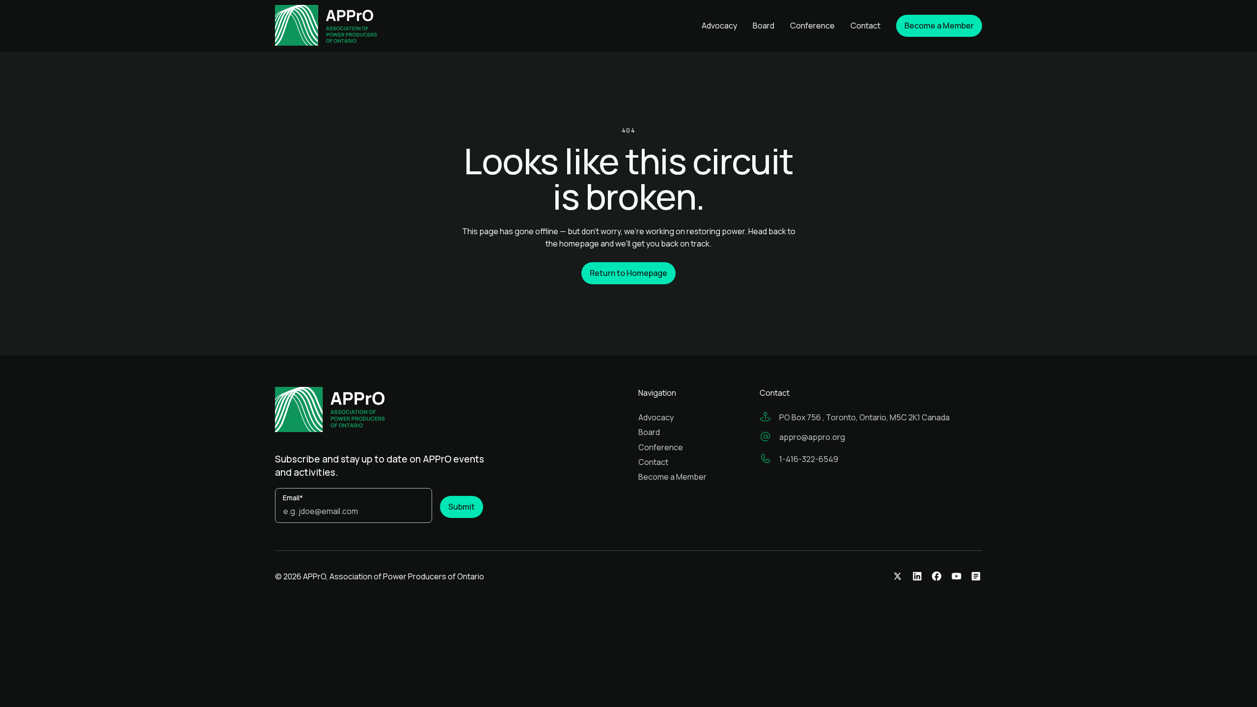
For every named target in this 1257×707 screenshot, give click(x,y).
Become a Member (672, 476)
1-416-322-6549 (808, 459)
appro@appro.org (812, 437)
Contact (865, 25)
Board (763, 25)
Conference (812, 25)
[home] (340, 26)
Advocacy (719, 25)
